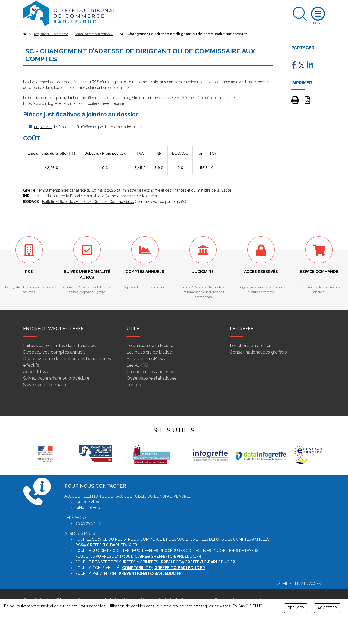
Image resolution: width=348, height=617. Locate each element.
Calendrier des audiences (151, 371)
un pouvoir (43, 127)
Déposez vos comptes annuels (54, 352)
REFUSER (296, 608)
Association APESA (145, 358)
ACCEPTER (327, 608)
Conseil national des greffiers (258, 352)
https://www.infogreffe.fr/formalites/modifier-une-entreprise (73, 103)
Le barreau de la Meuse (149, 345)
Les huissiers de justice (149, 352)
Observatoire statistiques (151, 378)
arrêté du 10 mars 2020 (96, 190)
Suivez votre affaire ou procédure (56, 378)
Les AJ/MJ (137, 365)
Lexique (134, 384)
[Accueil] (25, 34)
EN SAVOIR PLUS (247, 606)
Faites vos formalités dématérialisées (60, 345)
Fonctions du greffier (250, 345)
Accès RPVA (35, 371)
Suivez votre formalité (45, 384)
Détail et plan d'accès (298, 583)
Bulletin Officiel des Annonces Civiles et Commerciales (88, 201)
